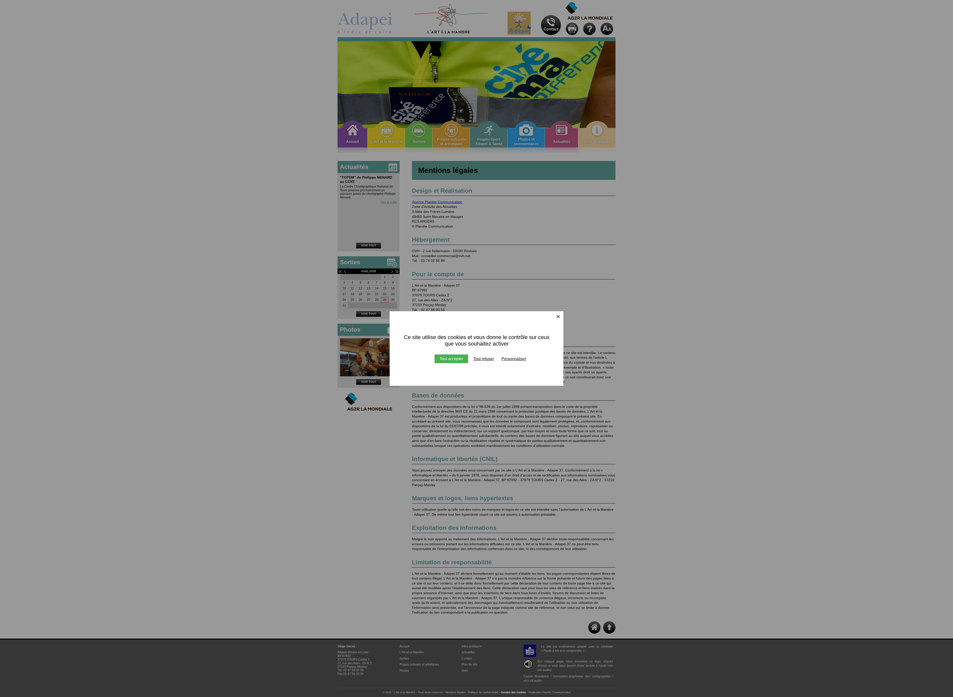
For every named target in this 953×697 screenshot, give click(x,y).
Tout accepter (451, 359)
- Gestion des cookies (512, 692)
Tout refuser (483, 359)
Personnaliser (514, 359)
